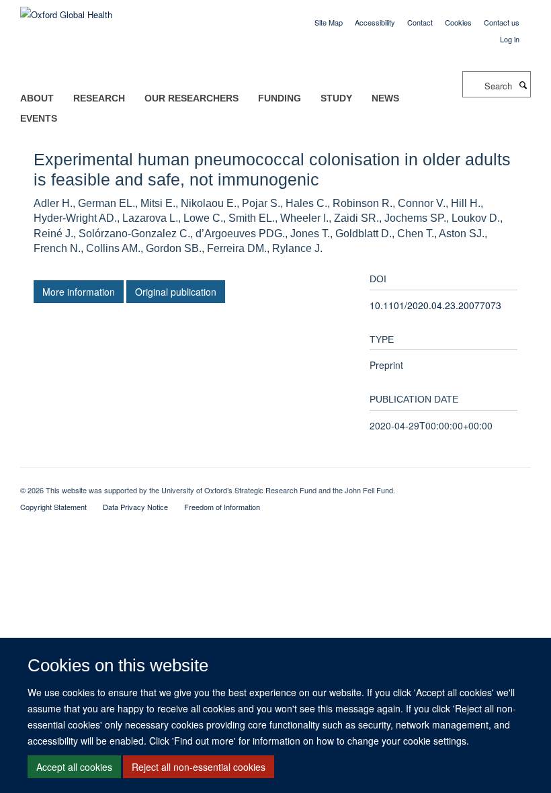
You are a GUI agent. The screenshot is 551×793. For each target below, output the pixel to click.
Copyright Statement (53, 506)
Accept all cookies (74, 767)
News (385, 98)
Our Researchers (191, 98)
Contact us (501, 22)
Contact (420, 22)
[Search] (522, 84)
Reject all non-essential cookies (198, 767)
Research (99, 98)
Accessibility (375, 22)
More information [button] (78, 291)
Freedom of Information (222, 506)
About (37, 98)
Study (336, 98)
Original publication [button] (175, 291)
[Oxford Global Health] (66, 9)
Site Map (328, 22)
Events (38, 118)
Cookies (458, 22)
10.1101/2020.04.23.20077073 (435, 305)
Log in (509, 39)
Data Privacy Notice (135, 506)
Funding (279, 98)
